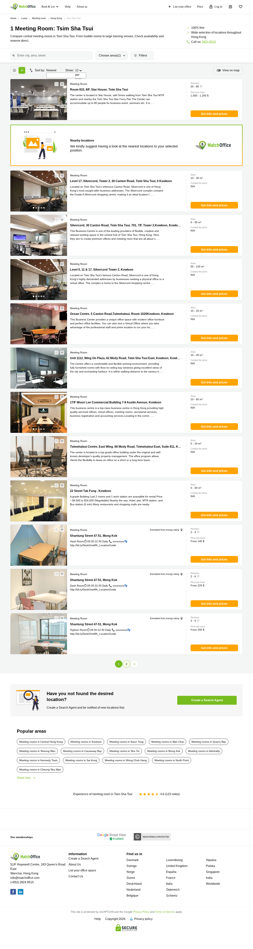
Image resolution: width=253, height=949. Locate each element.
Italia (169, 883)
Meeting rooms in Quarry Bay (209, 741)
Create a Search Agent (83, 858)
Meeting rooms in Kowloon (86, 741)
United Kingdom (176, 866)
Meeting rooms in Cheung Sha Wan (40, 769)
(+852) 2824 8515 (22, 882)
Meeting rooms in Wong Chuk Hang (126, 760)
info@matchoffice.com (24, 877)
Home (13, 18)
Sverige (131, 866)
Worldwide (213, 883)
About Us (75, 864)
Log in (218, 6)
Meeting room (39, 18)
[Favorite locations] (241, 7)
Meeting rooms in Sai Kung (81, 760)
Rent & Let (48, 6)
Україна (211, 860)
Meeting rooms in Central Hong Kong (41, 741)
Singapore (213, 871)
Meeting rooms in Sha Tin (124, 751)
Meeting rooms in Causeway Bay (82, 751)
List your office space (82, 870)
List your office (182, 6)
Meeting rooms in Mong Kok (163, 751)
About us (81, 6)
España (171, 871)
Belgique (132, 895)
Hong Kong (56, 18)
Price (200, 6)
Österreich (173, 889)
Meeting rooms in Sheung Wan (37, 751)
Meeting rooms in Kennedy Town (38, 760)
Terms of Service (165, 911)
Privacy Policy (141, 911)
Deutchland (134, 883)
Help (68, 6)
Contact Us (76, 876)
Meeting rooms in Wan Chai (167, 741)
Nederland (133, 889)
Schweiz (171, 895)
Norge (130, 871)
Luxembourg (174, 860)
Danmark (132, 860)
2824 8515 (209, 41)
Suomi (130, 877)
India (209, 877)
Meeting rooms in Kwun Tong (126, 741)
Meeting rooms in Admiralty (204, 751)
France (170, 877)
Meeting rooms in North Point (171, 760)
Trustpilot (22, 818)
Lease (24, 18)
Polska (210, 866)
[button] (55, 84)
